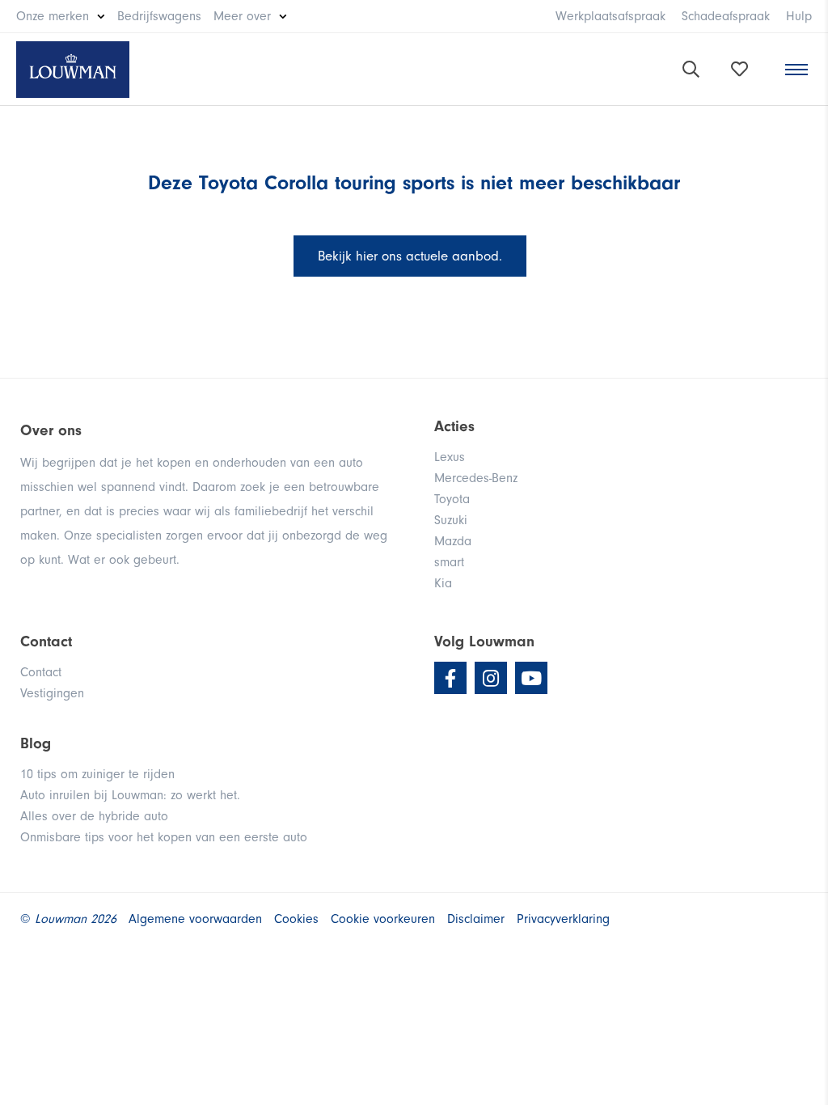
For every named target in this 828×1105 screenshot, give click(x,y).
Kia (443, 583)
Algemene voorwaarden (195, 919)
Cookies (296, 919)
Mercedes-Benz (476, 478)
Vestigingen (52, 693)
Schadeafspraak (726, 16)
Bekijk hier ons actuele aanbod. (410, 256)
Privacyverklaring (563, 919)
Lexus (449, 457)
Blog (35, 743)
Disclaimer (476, 919)
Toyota (452, 499)
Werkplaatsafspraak (610, 16)
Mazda (452, 541)
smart (449, 562)
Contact (40, 672)
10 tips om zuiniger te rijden (97, 774)
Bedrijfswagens (159, 16)
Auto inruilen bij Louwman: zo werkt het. (130, 795)
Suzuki (450, 520)
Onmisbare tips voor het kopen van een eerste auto (163, 837)
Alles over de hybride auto (94, 816)
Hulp (799, 16)
